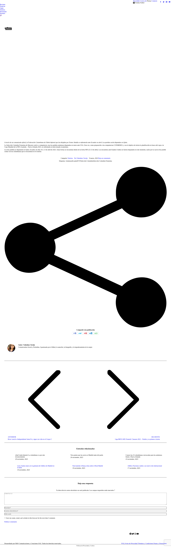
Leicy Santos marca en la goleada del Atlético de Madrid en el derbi (35, 466)
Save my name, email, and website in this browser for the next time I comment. (30, 518)
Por (81, 158)
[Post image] (9, 469)
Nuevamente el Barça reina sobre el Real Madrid (87, 466)
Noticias (8, 29)
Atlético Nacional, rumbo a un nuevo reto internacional (145, 466)
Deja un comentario (104, 158)
